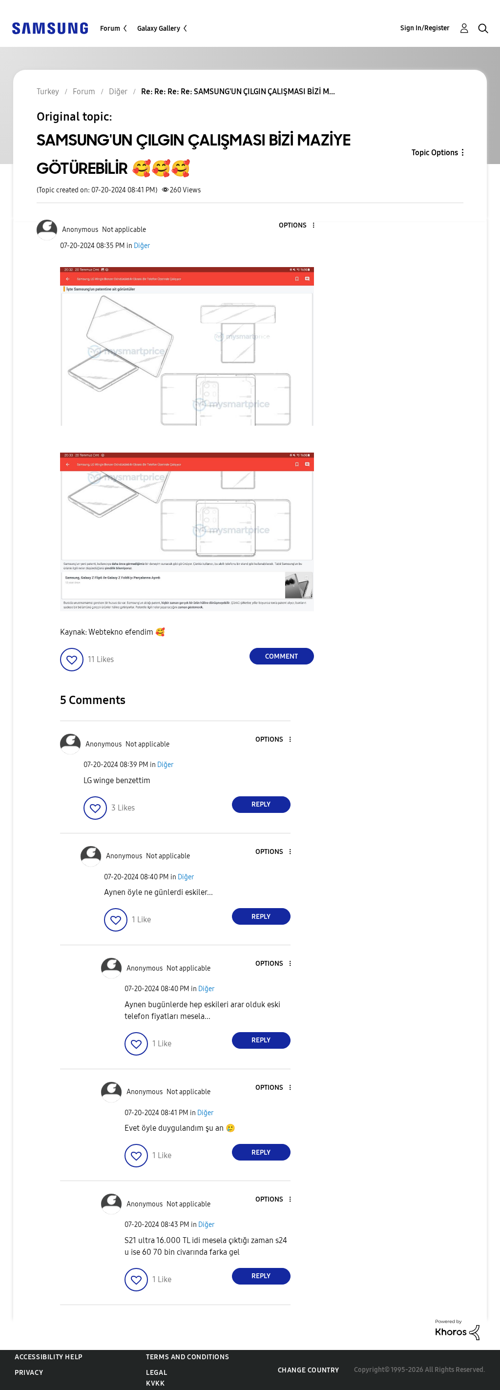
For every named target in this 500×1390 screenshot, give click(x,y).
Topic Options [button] (435, 152)
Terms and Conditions (187, 1357)
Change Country (308, 1370)
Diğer (142, 246)
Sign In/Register (425, 28)
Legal (156, 1373)
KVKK (155, 1383)
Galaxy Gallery (158, 28)
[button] (297, 225)
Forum (110, 28)
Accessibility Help (49, 1357)
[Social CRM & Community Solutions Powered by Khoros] (457, 1329)
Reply (261, 804)
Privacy (29, 1373)
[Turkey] (50, 27)
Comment (281, 656)
